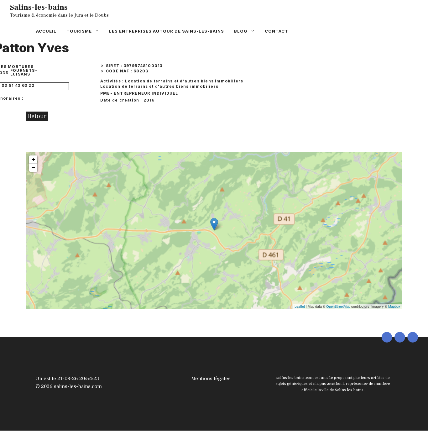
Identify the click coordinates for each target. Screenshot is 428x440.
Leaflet (300, 306)
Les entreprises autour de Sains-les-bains (166, 31)
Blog (241, 31)
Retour (37, 116)
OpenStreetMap (338, 306)
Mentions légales (211, 378)
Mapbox (394, 306)
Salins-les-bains (39, 7)
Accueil (46, 31)
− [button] (33, 167)
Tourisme (79, 31)
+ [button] (33, 159)
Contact (276, 31)
